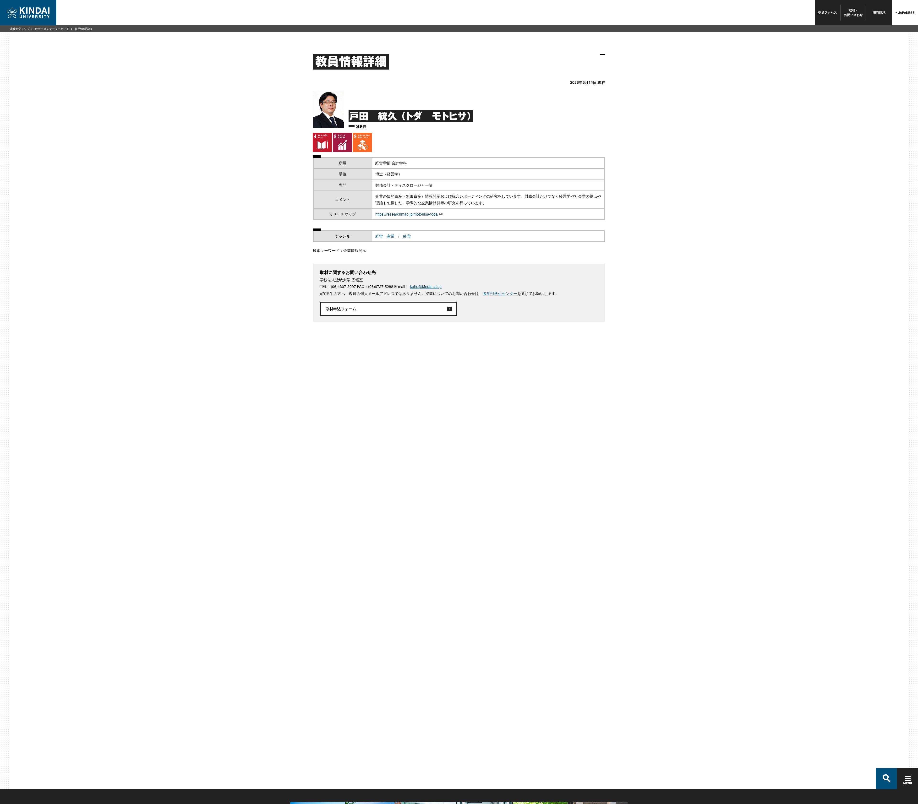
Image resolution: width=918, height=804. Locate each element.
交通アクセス (827, 12)
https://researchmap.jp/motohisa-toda (406, 214)
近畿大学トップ (20, 29)
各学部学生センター (500, 293)
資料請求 (879, 12)
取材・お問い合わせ (853, 12)
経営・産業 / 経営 (393, 236)
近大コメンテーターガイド (52, 29)
